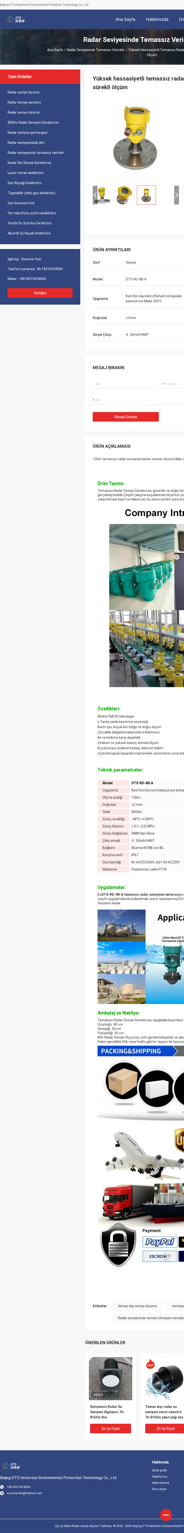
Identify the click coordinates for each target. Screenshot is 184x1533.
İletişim (40, 293)
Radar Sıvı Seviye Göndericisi (29, 163)
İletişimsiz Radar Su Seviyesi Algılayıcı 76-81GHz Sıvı (107, 1412)
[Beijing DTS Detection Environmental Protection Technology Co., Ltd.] (15, 19)
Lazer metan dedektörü (26, 173)
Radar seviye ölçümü (24, 92)
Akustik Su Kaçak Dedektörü (29, 233)
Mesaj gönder (125, 417)
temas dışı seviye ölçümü (137, 1306)
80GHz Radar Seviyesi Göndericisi (33, 122)
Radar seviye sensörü (24, 102)
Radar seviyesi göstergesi (27, 132)
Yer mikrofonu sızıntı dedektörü (32, 213)
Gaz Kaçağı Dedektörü (24, 183)
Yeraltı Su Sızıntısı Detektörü (30, 223)
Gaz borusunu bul (21, 203)
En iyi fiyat (111, 1428)
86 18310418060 (50, 269)
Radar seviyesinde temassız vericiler (96, 50)
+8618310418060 (32, 279)
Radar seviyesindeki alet (26, 143)
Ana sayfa (55, 50)
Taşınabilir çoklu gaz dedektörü (31, 193)
